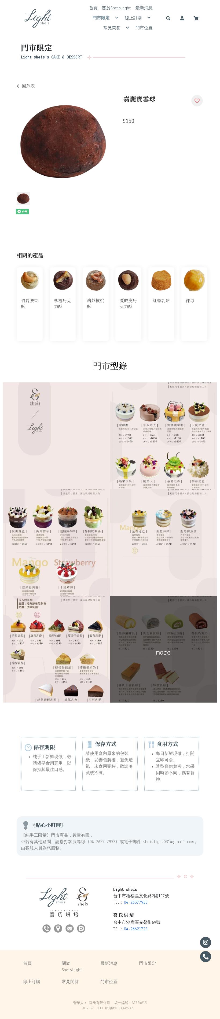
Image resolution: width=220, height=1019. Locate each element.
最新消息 (109, 964)
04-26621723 (136, 929)
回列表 (28, 86)
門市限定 (147, 964)
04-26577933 (136, 902)
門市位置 (109, 982)
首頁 (27, 964)
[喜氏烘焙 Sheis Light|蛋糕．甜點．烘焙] (38, 18)
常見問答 (70, 982)
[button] (168, 18)
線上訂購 (31, 982)
